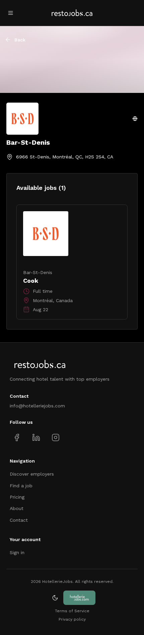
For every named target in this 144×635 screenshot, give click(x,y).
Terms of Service (72, 611)
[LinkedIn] (36, 437)
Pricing (17, 497)
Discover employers (32, 474)
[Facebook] (17, 437)
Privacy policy (72, 619)
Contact (19, 520)
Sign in (17, 552)
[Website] (135, 118)
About (16, 508)
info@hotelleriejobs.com (37, 405)
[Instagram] (55, 437)
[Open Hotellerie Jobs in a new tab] (79, 598)
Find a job (21, 485)
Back (19, 39)
